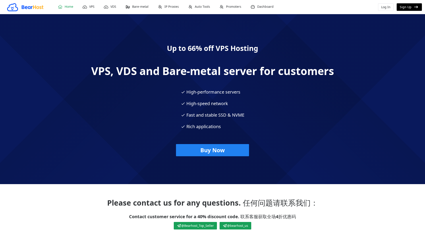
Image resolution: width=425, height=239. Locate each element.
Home (69, 6)
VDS (113, 6)
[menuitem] (65, 7)
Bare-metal (140, 6)
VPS (92, 6)
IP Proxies (171, 6)
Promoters (233, 6)
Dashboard (265, 6)
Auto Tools (202, 6)
